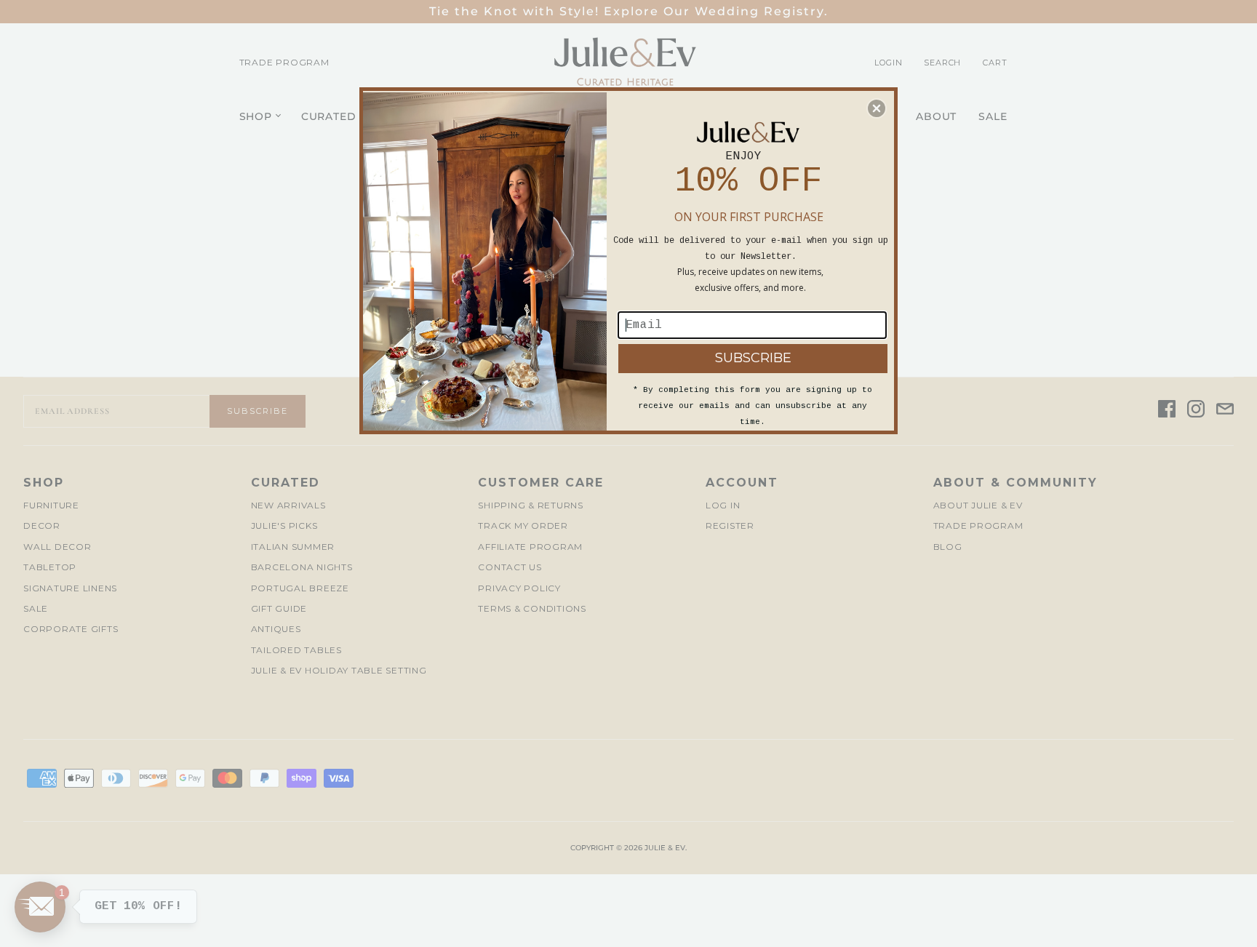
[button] (876, 108)
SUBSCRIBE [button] (753, 358)
